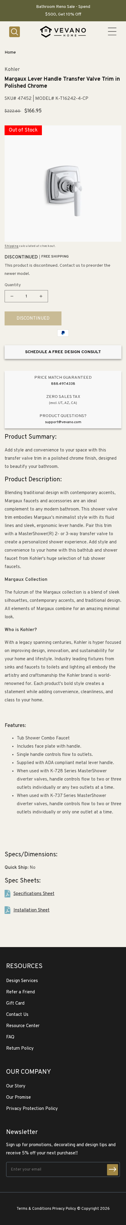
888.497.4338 (63, 383)
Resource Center (22, 1026)
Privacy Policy (64, 1208)
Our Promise (18, 1097)
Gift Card (15, 1003)
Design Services (22, 981)
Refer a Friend (20, 992)
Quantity (13, 285)
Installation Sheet (31, 910)
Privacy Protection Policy (32, 1109)
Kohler (12, 70)
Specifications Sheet (33, 894)
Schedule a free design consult (63, 352)
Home (10, 52)
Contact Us (17, 1015)
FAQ (10, 1037)
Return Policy (20, 1048)
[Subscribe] (112, 1169)
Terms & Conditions (34, 1208)
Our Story (15, 1086)
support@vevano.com (63, 422)
